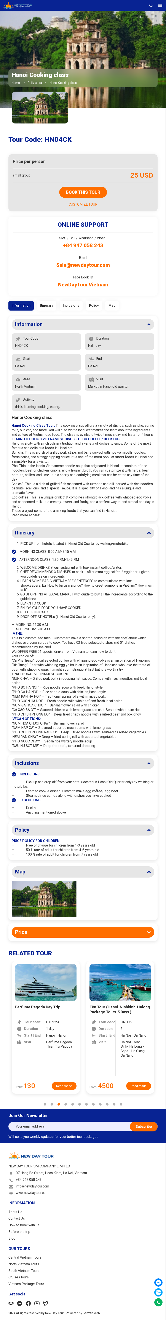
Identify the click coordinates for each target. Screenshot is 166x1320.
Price (21, 932)
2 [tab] (52, 1104)
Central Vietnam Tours (25, 1257)
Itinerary (25, 533)
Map (20, 872)
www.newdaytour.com (32, 1193)
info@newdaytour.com (32, 1186)
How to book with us (23, 1225)
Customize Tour (83, 204)
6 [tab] (79, 1104)
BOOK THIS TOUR (83, 192)
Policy (22, 830)
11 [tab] (114, 1104)
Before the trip (19, 1232)
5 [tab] (72, 1104)
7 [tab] (86, 1104)
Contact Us (16, 1218)
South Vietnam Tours (24, 1271)
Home (16, 82)
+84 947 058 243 (29, 1180)
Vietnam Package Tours (26, 1284)
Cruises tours (18, 1277)
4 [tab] (65, 1104)
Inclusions (27, 763)
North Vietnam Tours (23, 1264)
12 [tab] (121, 1104)
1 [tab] (45, 1104)
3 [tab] (58, 1104)
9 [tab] (100, 1104)
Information (29, 324)
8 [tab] (93, 1104)
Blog (11, 1238)
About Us (15, 1212)
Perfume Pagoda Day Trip (37, 1007)
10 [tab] (107, 1104)
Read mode (64, 1086)
